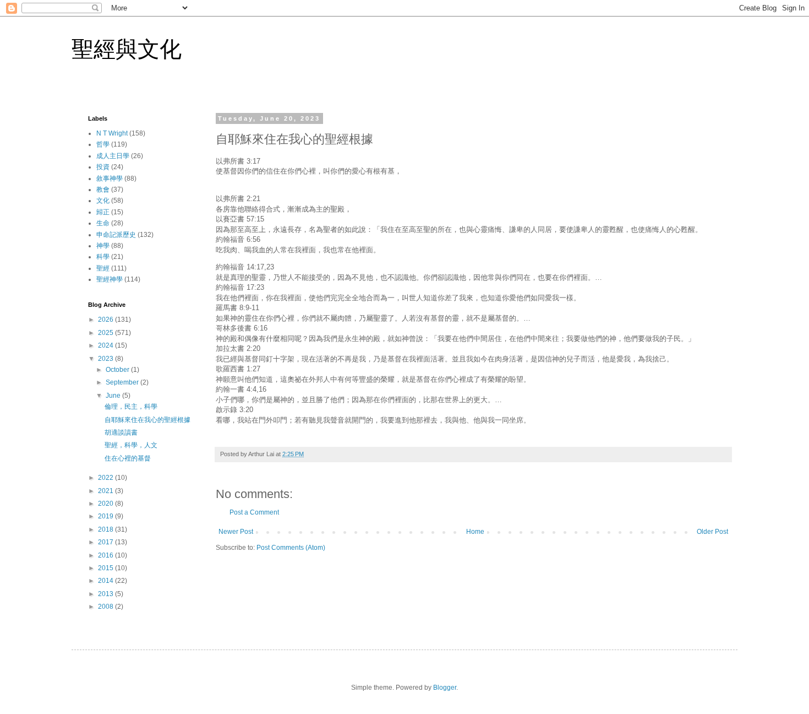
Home (475, 532)
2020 (106, 503)
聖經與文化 (127, 49)
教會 (103, 189)
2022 (106, 478)
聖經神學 (109, 279)
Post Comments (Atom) (290, 547)
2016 (106, 555)
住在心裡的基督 (128, 458)
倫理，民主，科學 (131, 406)
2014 (106, 581)
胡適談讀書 (121, 432)
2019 (106, 516)
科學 (103, 257)
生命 (103, 223)
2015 (106, 568)
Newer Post (235, 532)
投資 (103, 167)
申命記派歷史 (116, 235)
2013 (106, 594)
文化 (103, 200)
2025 (106, 333)
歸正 (103, 212)
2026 (106, 319)
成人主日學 (112, 156)
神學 (103, 246)
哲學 (103, 144)
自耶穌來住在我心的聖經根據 (147, 420)
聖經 (103, 268)
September (123, 382)
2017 (106, 542)
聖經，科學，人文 (131, 445)
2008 (106, 606)
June (114, 395)
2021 (106, 491)
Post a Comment (254, 512)
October (118, 370)
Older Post (712, 532)
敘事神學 (109, 178)
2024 (106, 345)
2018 (106, 529)
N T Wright (112, 133)
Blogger (444, 687)
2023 (106, 359)
